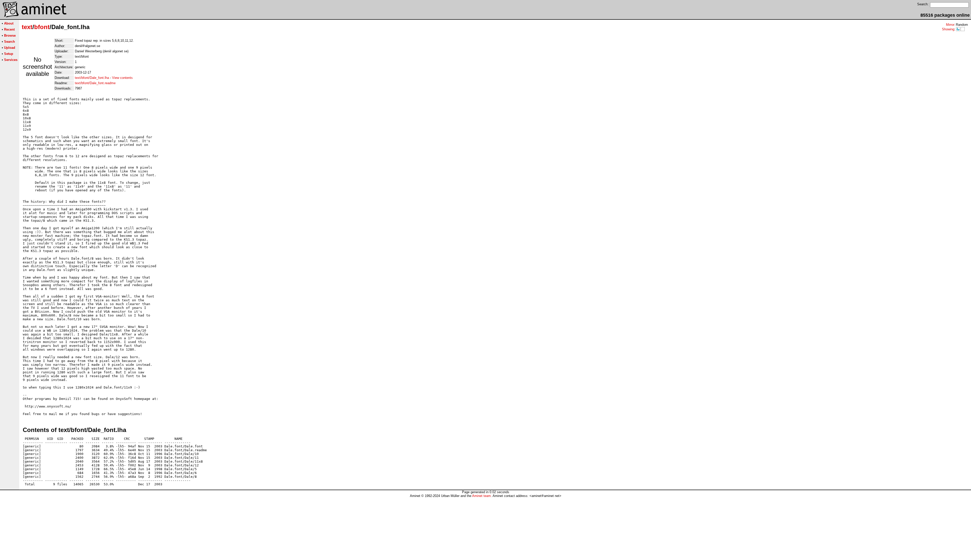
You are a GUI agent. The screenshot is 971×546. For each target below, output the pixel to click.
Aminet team (481, 496)
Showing (948, 29)
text (27, 27)
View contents (122, 78)
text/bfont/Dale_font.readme (95, 83)
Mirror (950, 25)
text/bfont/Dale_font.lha (92, 78)
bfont (42, 27)
